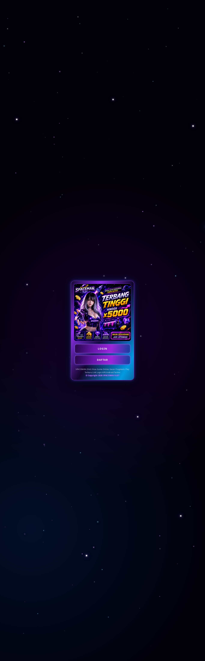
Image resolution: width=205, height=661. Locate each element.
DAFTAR (102, 359)
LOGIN (102, 348)
